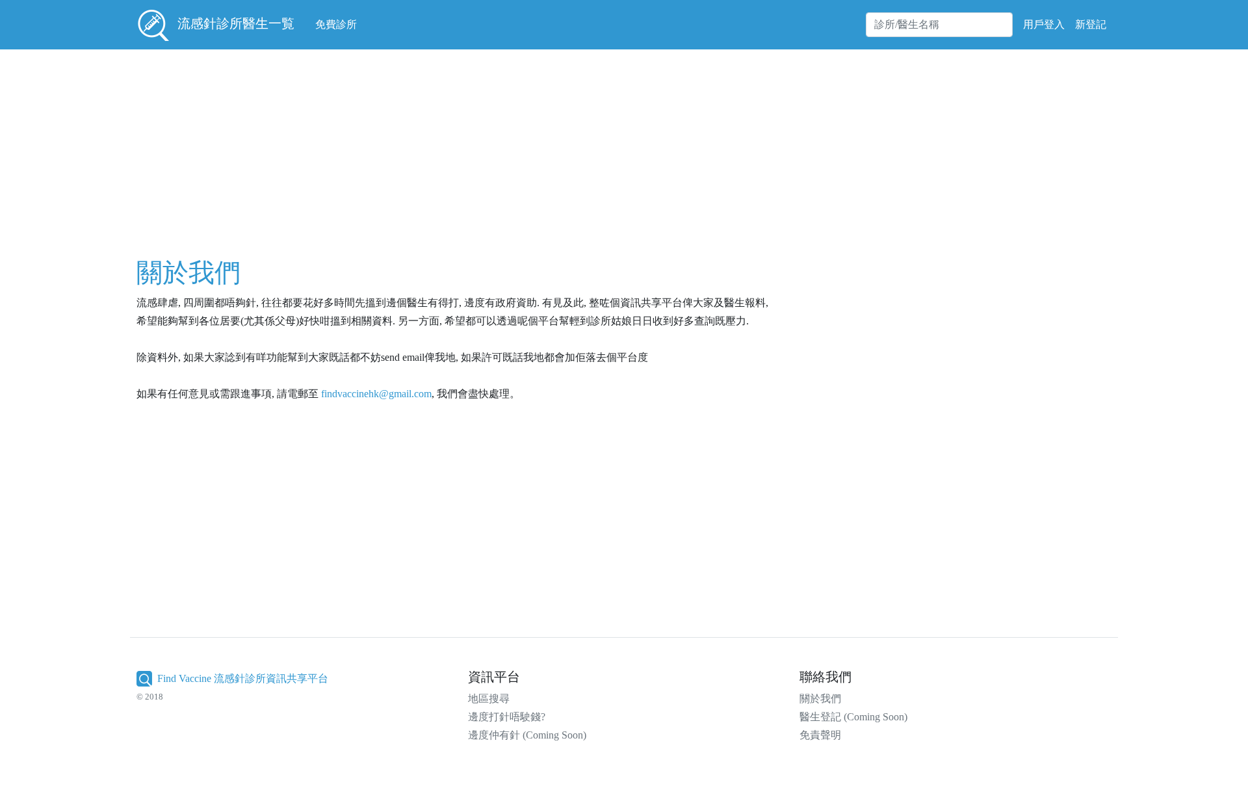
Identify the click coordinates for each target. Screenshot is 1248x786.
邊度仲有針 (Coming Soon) (527, 734)
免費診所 (336, 24)
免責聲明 (820, 734)
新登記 (1090, 24)
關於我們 (820, 698)
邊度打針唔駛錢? (506, 716)
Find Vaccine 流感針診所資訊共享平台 (242, 678)
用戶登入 (1044, 24)
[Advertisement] (532, 146)
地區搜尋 (489, 698)
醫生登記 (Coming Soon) (853, 716)
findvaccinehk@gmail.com (376, 393)
